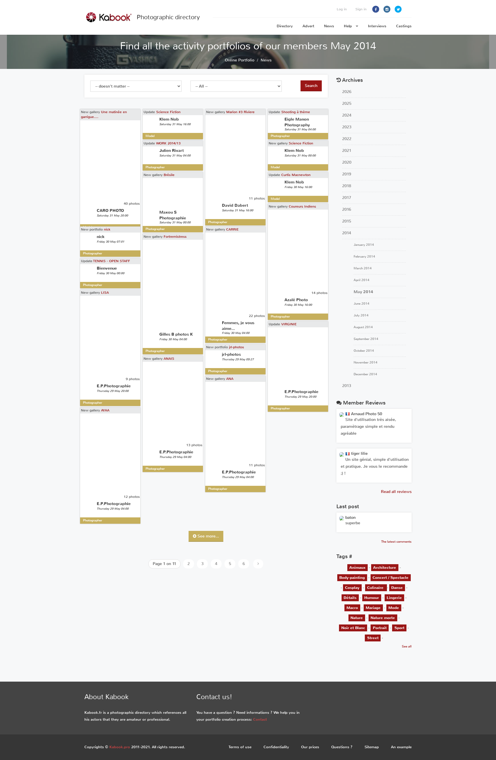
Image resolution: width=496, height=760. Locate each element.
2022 (346, 139)
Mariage (373, 607)
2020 (346, 162)
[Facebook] (375, 9)
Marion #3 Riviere (240, 112)
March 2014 (363, 268)
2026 (346, 91)
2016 (346, 209)
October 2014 (364, 351)
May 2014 (363, 292)
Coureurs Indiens (302, 206)
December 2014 (365, 374)
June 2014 (361, 303)
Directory (285, 26)
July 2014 (361, 315)
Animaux (357, 567)
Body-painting (352, 577)
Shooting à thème (295, 112)
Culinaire (376, 587)
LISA (105, 292)
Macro (352, 607)
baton (350, 517)
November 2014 (365, 362)
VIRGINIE (289, 324)
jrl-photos (236, 347)
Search (311, 85)
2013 (346, 385)
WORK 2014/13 (168, 143)
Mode (393, 607)
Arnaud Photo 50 (366, 414)
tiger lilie (359, 453)
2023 (346, 127)
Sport (399, 627)
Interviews (377, 26)
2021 (346, 150)
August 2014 (363, 327)
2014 (346, 233)
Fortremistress (175, 236)
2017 (346, 197)
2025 (346, 103)
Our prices (310, 746)
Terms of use (239, 746)
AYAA (105, 410)
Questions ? (341, 746)
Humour (371, 597)
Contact (260, 719)
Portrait (380, 627)
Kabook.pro (119, 746)
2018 (346, 186)
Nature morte (383, 617)
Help (348, 26)
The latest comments (396, 541)
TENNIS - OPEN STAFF (111, 261)
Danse (397, 587)
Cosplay (352, 587)
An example (401, 746)
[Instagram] (386, 9)
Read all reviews (396, 491)
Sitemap (372, 746)
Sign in (361, 9)
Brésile (169, 175)
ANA (229, 378)
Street (373, 637)
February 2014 (364, 256)
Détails (350, 597)
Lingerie (394, 597)
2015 (346, 221)
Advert (308, 26)
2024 (346, 115)
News (329, 26)
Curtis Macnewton (296, 175)
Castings (404, 26)
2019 (346, 174)
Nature (356, 617)
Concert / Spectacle (390, 577)
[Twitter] (398, 9)
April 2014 (361, 280)
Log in (342, 9)
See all (407, 646)
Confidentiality (276, 746)
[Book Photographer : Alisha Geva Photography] (341, 518)
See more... (207, 536)
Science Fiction (168, 112)
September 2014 (366, 339)
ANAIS (169, 358)
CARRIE (232, 229)
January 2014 (364, 245)
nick (107, 229)
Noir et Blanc (353, 627)
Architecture (384, 567)
